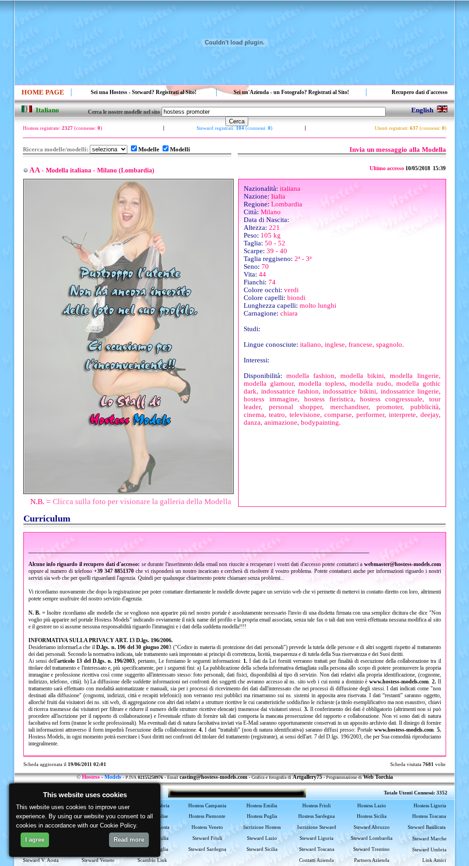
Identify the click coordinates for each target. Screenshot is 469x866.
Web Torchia (378, 777)
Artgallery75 (307, 777)
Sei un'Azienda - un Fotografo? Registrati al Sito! (291, 92)
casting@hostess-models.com (213, 777)
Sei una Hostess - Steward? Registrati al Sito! (143, 92)
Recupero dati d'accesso (419, 92)
